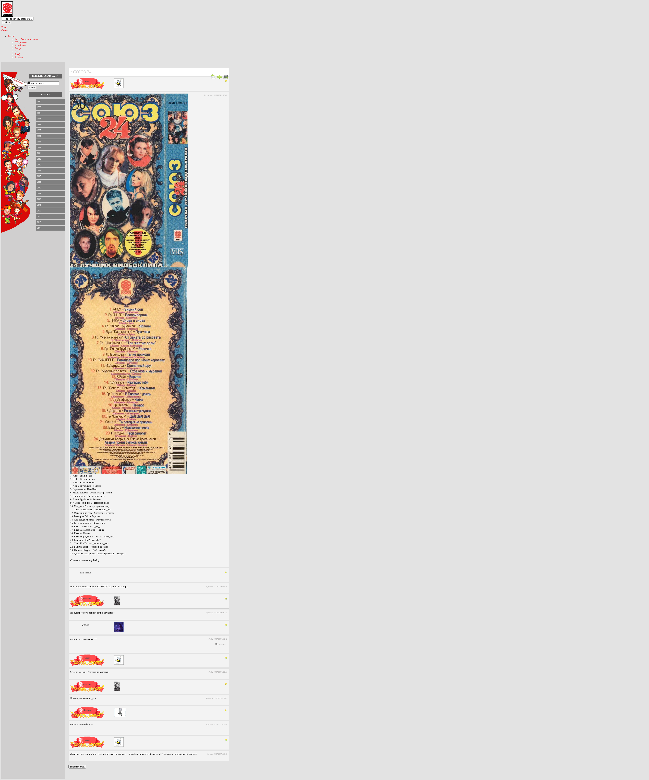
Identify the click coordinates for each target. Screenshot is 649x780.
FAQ (17, 54)
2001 (39, 153)
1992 (39, 101)
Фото (18, 51)
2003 (39, 165)
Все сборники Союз (26, 39)
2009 (39, 199)
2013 (39, 222)
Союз (4, 30)
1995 (39, 119)
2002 (39, 159)
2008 (39, 193)
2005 (39, 176)
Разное (19, 57)
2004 (39, 170)
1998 (39, 136)
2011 (39, 211)
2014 (39, 228)
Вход (4, 27)
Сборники (21, 42)
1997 (39, 130)
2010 (39, 205)
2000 (39, 147)
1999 (39, 142)
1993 (39, 107)
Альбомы (20, 45)
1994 (39, 113)
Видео (18, 48)
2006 (39, 182)
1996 (39, 124)
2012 (39, 216)
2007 (39, 188)
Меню (11, 36)
